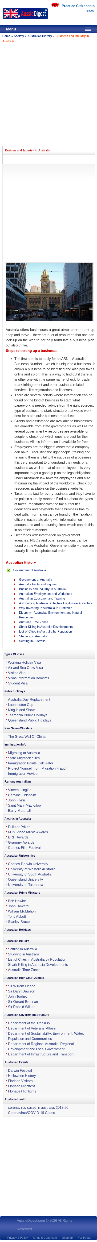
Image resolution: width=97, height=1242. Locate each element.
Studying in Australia (33, 636)
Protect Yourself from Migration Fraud (36, 768)
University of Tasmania (25, 885)
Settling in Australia (32, 641)
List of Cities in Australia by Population (45, 631)
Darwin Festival (20, 1070)
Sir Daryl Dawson (21, 991)
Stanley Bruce (19, 922)
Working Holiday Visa (24, 662)
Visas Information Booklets (28, 678)
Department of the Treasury (29, 1023)
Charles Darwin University (28, 864)
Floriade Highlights (22, 1091)
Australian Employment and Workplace (45, 594)
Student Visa (18, 683)
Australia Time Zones (33, 622)
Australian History (40, 36)
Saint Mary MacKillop (24, 805)
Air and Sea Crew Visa (25, 668)
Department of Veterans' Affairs (32, 1028)
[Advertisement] (48, 93)
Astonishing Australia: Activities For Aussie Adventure (55, 603)
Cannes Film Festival (24, 848)
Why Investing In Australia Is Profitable (45, 608)
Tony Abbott (17, 916)
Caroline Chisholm (22, 795)
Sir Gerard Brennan (23, 1002)
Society (19, 36)
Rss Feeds (84, 1237)
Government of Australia (29, 570)
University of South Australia (29, 874)
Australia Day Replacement (29, 699)
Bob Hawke (17, 901)
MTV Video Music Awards (28, 832)
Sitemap (67, 1237)
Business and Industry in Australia (42, 589)
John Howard (18, 906)
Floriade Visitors (20, 1081)
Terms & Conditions (44, 1237)
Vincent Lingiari (19, 790)
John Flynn (16, 800)
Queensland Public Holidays (29, 720)
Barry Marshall (19, 811)
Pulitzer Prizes (19, 827)
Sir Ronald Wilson (21, 1007)
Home (6, 36)
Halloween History (22, 1076)
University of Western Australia (31, 869)
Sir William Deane (21, 986)
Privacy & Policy (17, 1237)
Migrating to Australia (24, 753)
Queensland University (25, 879)
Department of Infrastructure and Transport (40, 1054)
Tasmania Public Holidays (28, 715)
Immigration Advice (22, 773)
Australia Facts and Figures (38, 584)
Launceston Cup (20, 705)
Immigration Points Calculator (30, 763)
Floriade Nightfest (21, 1086)
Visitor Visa (16, 673)
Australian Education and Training (42, 598)
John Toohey (18, 996)
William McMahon (22, 911)
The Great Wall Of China (26, 736)
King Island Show (21, 710)
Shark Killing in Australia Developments (46, 627)
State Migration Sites (24, 758)
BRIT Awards (18, 837)
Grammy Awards (21, 842)
